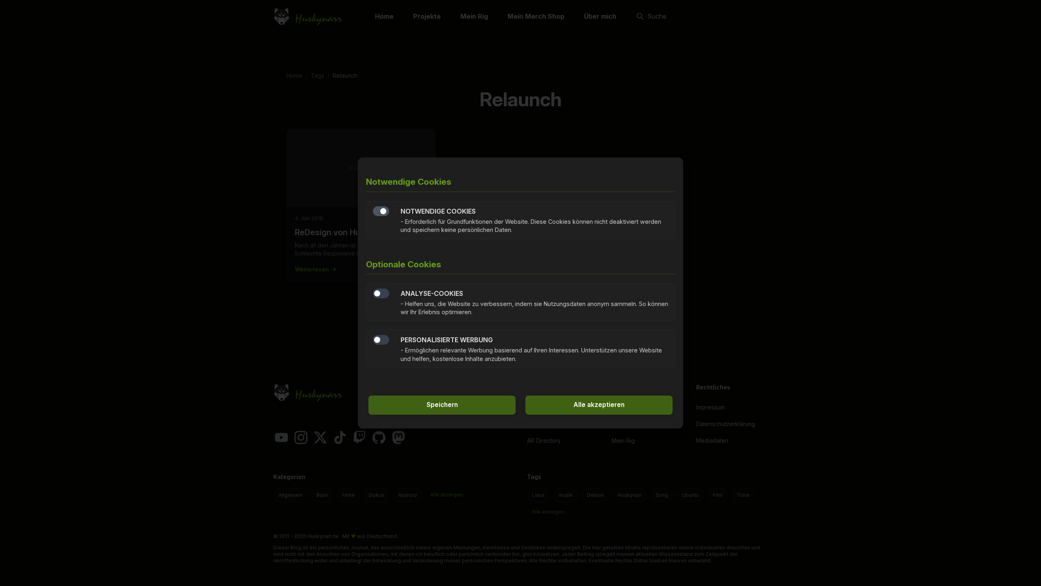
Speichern (442, 405)
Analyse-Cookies (381, 293)
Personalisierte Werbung (381, 340)
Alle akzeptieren (599, 405)
